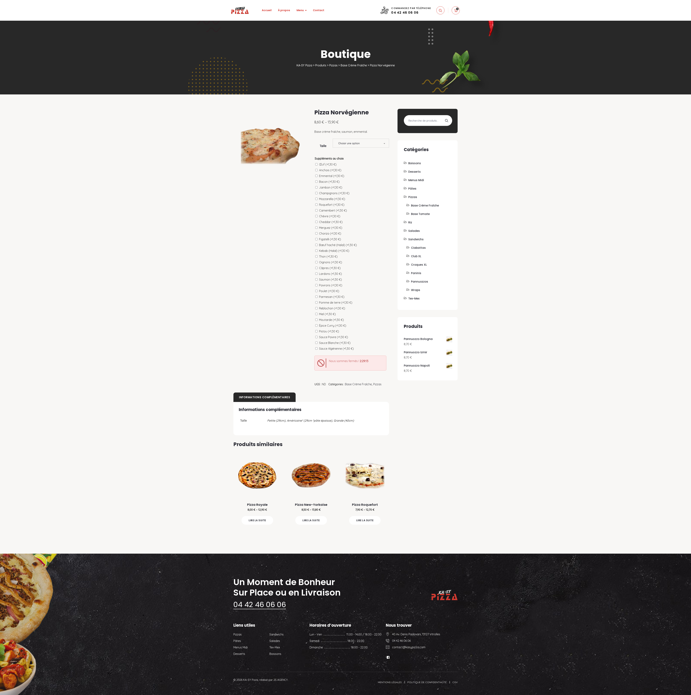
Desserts (414, 172)
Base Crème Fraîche (358, 384)
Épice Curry (332, 325)
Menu (300, 10)
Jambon (330, 187)
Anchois (330, 170)
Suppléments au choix (329, 158)
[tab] (264, 397)
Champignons (334, 193)
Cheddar (331, 222)
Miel (327, 314)
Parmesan (331, 297)
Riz (410, 222)
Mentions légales (390, 682)
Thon (328, 256)
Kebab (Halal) (334, 251)
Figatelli (330, 239)
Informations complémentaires (264, 397)
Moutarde (331, 320)
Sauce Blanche (335, 343)
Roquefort (331, 204)
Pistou (329, 331)
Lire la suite (257, 520)
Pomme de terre (335, 302)
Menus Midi (416, 180)
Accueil (267, 10)
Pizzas (377, 384)
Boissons (414, 163)
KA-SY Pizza (250, 680)
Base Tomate (420, 214)
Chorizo (330, 233)
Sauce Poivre (333, 337)
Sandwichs (416, 239)
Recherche (446, 120)
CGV (455, 682)
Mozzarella (332, 199)
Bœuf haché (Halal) (338, 245)
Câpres (330, 268)
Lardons (330, 274)
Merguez (330, 228)
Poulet (329, 291)
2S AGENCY (281, 680)
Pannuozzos (419, 281)
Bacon (329, 181)
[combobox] (361, 143)
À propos (284, 10)
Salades (414, 231)
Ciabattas (418, 248)
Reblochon (332, 308)
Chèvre (329, 216)
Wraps (415, 290)
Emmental (331, 176)
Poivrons (330, 285)
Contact (318, 10)
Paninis (416, 273)
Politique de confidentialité (427, 682)
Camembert (333, 210)
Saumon (330, 279)
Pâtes (412, 188)
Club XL (416, 256)
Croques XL (419, 265)
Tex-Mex (413, 298)
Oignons (330, 262)
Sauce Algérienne (336, 348)
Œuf (328, 164)
